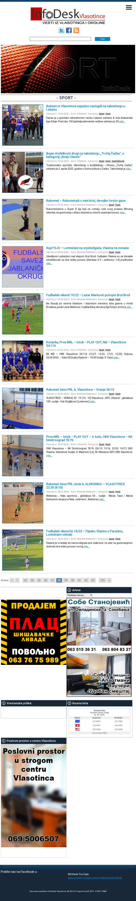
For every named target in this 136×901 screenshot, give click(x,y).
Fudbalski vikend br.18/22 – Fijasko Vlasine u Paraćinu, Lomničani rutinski (84, 532)
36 (45, 580)
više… (122, 121)
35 (39, 580)
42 (86, 580)
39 (65, 580)
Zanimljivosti (118, 161)
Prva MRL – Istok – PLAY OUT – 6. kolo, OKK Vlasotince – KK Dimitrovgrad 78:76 (89, 438)
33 (25, 580)
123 (102, 580)
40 (72, 580)
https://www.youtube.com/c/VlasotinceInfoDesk (95, 877)
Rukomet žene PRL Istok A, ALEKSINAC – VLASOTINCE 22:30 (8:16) (85, 485)
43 (92, 580)
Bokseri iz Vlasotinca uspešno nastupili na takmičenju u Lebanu (85, 107)
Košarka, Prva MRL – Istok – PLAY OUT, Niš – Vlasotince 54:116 (86, 343)
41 (79, 580)
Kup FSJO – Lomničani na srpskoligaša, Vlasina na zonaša (87, 248)
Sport (101, 114)
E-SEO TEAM (100, 891)
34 (32, 580)
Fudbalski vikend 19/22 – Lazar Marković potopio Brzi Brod (88, 295)
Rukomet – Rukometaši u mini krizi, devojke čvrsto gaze (86, 200)
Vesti (107, 114)
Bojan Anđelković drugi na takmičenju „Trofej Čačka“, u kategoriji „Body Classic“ (85, 155)
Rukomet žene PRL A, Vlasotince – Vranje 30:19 (80, 389)
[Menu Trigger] (128, 7)
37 (52, 580)
